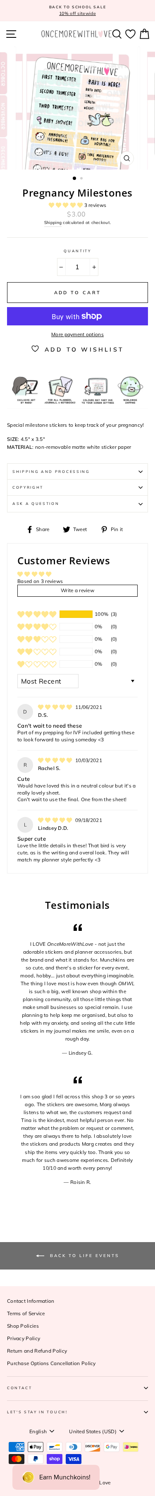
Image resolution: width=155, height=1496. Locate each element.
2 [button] (82, 179)
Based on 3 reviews (40, 581)
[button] (66, 205)
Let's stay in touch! (37, 1412)
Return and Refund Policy (37, 1351)
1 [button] (75, 179)
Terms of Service (26, 1313)
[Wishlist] (130, 34)
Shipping (53, 222)
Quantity (77, 251)
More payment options (77, 334)
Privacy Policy (23, 1338)
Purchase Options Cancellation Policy (51, 1363)
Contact (19, 1387)
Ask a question (36, 503)
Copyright (27, 487)
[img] (56, 707)
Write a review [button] (77, 590)
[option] (77, 10)
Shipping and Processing (51, 471)
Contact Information (31, 1301)
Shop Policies (23, 1326)
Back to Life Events (83, 1255)
